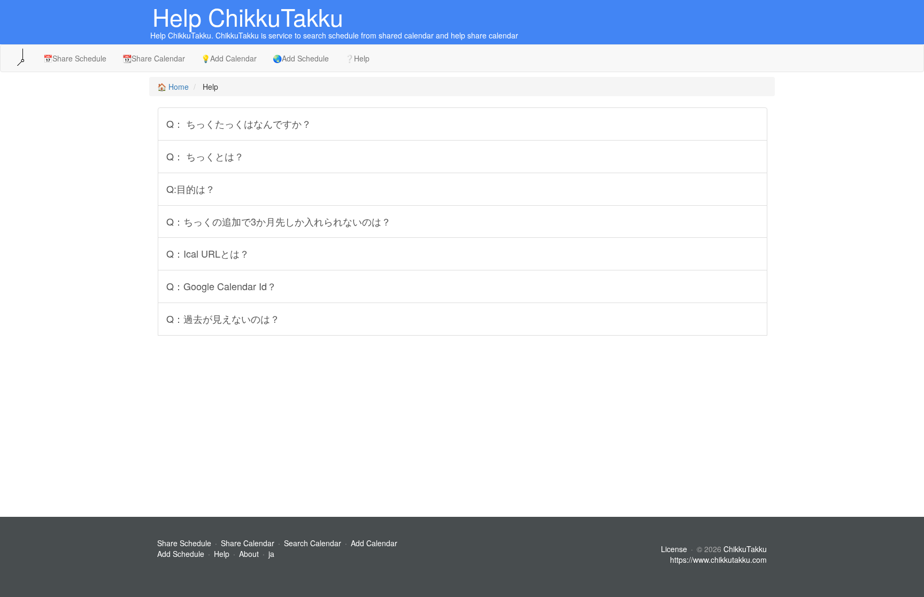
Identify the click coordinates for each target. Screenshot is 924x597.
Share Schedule (184, 543)
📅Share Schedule (74, 58)
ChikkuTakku (745, 549)
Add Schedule (180, 553)
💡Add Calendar (229, 58)
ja (271, 553)
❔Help (357, 58)
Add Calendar (374, 543)
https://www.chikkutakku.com (718, 559)
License (674, 549)
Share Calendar (247, 543)
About (249, 553)
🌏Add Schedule (301, 58)
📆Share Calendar (153, 58)
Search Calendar (313, 543)
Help (221, 553)
